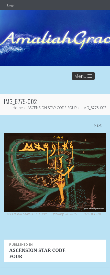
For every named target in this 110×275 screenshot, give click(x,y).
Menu (80, 76)
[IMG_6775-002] (55, 172)
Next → (100, 125)
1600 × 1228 (92, 214)
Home (18, 107)
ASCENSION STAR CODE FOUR (52, 107)
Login (10, 5)
